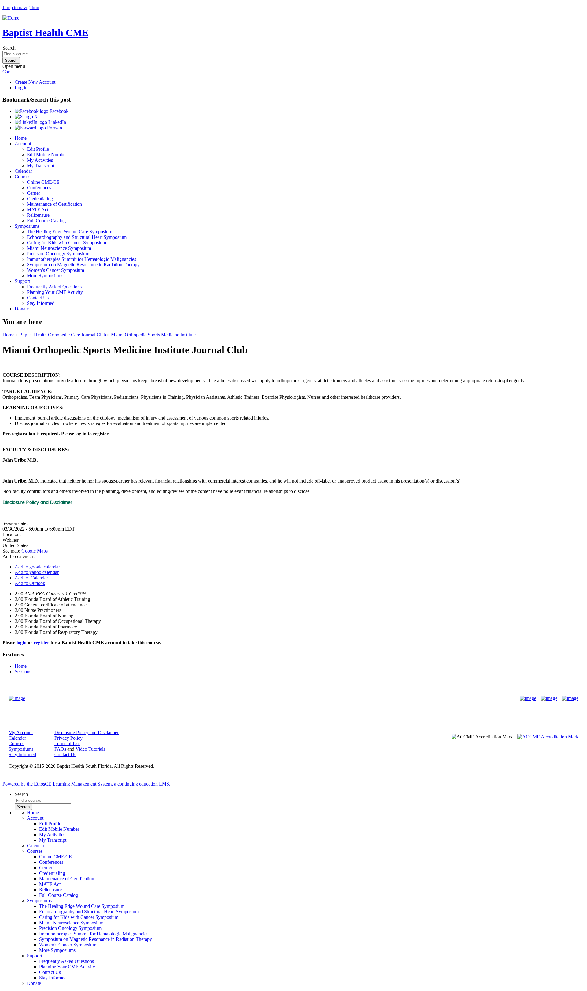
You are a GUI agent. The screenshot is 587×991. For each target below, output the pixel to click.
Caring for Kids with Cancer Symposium (66, 242)
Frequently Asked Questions (54, 286)
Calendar (23, 171)
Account (23, 143)
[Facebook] (528, 698)
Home (21, 138)
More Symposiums (45, 275)
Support (22, 281)
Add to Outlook (30, 583)
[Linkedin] (570, 698)
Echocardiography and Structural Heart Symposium (77, 237)
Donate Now (274, 698)
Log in (21, 87)
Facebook (58, 111)
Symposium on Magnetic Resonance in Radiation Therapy (83, 264)
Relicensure (38, 215)
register (41, 642)
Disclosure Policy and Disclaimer (86, 732)
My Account (21, 732)
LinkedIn (56, 122)
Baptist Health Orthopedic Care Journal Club (62, 334)
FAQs (60, 749)
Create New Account (35, 82)
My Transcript (40, 165)
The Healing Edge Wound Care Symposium (69, 231)
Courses (22, 176)
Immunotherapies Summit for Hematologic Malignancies (81, 259)
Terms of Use (67, 743)
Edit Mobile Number (47, 154)
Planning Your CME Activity (55, 292)
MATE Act (37, 209)
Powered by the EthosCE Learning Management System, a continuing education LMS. (86, 783)
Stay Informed (40, 303)
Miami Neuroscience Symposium (59, 248)
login (22, 642)
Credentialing (40, 198)
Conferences (39, 187)
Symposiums (27, 226)
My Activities (40, 160)
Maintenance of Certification (54, 204)
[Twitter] (549, 698)
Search (9, 47)
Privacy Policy (68, 738)
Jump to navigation (20, 7)
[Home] (10, 17)
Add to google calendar (37, 566)
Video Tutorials (90, 749)
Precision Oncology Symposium (58, 253)
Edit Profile (38, 149)
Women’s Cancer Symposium (55, 270)
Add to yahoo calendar (37, 572)
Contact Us (38, 297)
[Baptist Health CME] (17, 698)
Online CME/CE (43, 182)
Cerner (33, 193)
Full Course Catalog (46, 220)
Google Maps (34, 550)
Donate (22, 308)
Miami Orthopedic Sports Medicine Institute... (155, 334)
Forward (55, 127)
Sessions (23, 671)
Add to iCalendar (31, 577)
